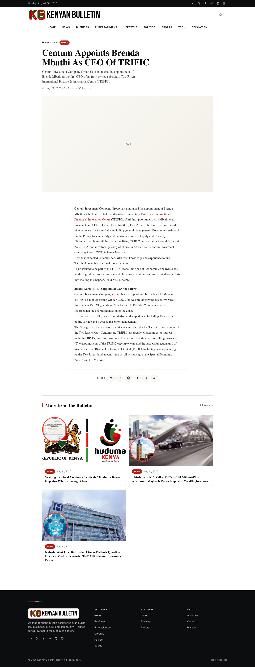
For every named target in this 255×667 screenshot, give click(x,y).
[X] (199, 3)
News (66, 27)
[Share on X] (111, 378)
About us (192, 615)
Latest (144, 615)
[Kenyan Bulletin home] (64, 14)
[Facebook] (193, 3)
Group (116, 294)
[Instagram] (224, 3)
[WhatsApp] (217, 3)
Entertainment (106, 27)
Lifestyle (130, 27)
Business (82, 27)
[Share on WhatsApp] (128, 378)
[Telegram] (211, 3)
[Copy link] (154, 378)
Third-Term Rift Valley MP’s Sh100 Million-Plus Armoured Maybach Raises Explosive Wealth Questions (170, 479)
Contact (192, 621)
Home (52, 27)
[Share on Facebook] (119, 378)
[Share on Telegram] (137, 378)
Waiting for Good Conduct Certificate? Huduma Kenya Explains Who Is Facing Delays (82, 479)
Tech (182, 27)
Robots (145, 627)
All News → (206, 405)
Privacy (191, 627)
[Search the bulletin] (220, 14)
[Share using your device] (145, 378)
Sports (167, 27)
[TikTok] (205, 3)
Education (199, 27)
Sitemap (146, 621)
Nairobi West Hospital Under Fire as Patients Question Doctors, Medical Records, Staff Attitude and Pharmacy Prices (83, 556)
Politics (149, 27)
